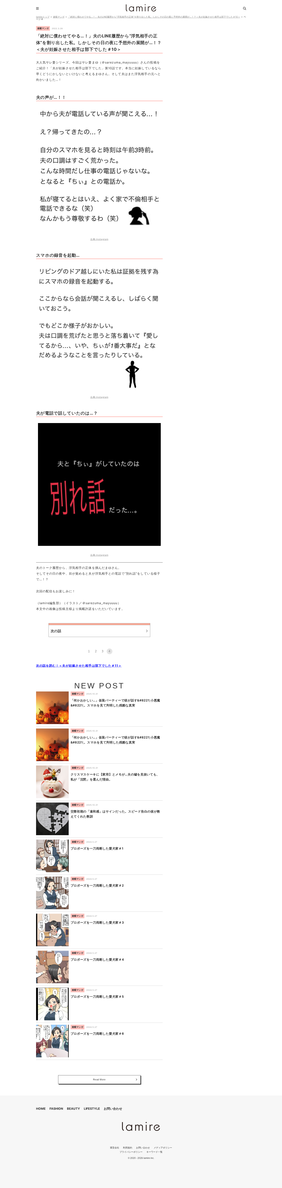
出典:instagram (99, 239)
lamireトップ (42, 16)
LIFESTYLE (92, 1108)
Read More (99, 1079)
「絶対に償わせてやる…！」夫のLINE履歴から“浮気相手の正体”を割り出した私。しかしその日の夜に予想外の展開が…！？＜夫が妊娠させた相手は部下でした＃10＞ (154, 16)
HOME (41, 1108)
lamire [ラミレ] (141, 8)
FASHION (56, 1108)
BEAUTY (73, 1108)
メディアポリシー (163, 1147)
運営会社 (114, 1147)
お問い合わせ (113, 1108)
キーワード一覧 (154, 1151)
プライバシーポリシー (131, 1151)
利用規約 (127, 1147)
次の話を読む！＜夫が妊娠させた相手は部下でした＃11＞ (79, 665)
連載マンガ (58, 16)
